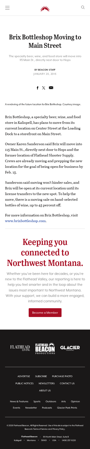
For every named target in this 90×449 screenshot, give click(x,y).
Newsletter (31, 407)
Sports (36, 401)
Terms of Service (40, 429)
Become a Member (45, 312)
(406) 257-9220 (69, 440)
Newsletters (47, 383)
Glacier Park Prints (67, 407)
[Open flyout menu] (7, 7)
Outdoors (51, 401)
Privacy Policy (59, 429)
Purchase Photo (62, 376)
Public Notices (24, 383)
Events (16, 407)
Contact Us (67, 383)
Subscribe (41, 376)
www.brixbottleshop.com (25, 220)
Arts (63, 401)
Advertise (24, 376)
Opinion (75, 401)
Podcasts (47, 407)
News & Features (19, 401)
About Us (45, 390)
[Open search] (83, 7)
